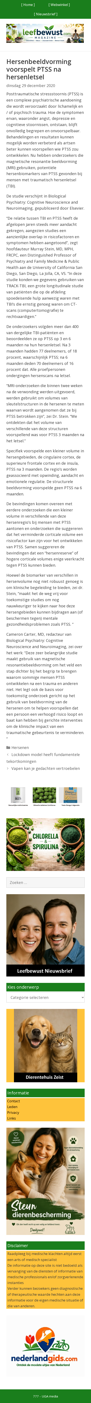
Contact (13, 1100)
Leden (11, 1106)
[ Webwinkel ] (59, 4)
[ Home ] (28, 4)
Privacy (12, 1112)
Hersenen (20, 747)
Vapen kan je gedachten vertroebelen (45, 768)
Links (11, 1118)
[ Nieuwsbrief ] (45, 14)
